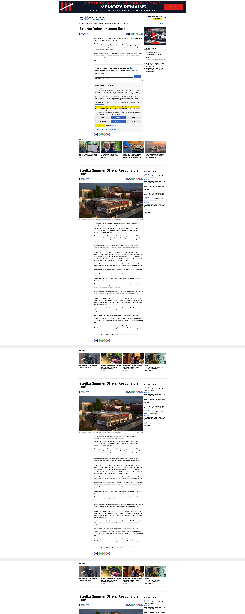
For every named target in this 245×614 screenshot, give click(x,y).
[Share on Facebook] (127, 34)
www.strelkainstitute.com (130, 334)
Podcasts (119, 23)
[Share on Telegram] (132, 34)
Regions (95, 23)
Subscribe (137, 76)
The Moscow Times (85, 33)
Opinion (107, 23)
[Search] (165, 23)
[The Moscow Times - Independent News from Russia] (92, 17)
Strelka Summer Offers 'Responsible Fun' (108, 172)
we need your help (99, 104)
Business (101, 23)
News (83, 23)
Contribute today (157, 18)
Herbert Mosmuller (85, 178)
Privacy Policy (106, 78)
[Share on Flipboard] (139, 34)
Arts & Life (113, 23)
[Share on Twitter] (129, 34)
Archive (126, 23)
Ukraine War (89, 23)
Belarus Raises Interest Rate (102, 29)
